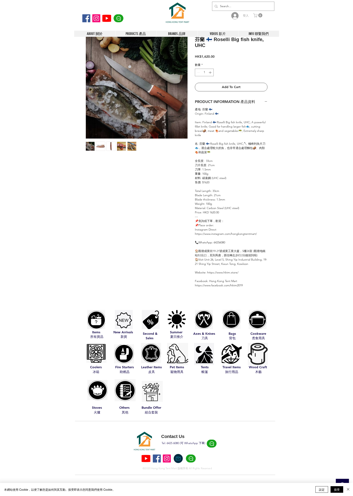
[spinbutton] (204, 72)
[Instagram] (96, 18)
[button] (258, 15)
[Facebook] (86, 18)
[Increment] (210, 72)
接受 (337, 489)
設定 (322, 489)
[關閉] (348, 489)
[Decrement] (198, 72)
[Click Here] (118, 18)
